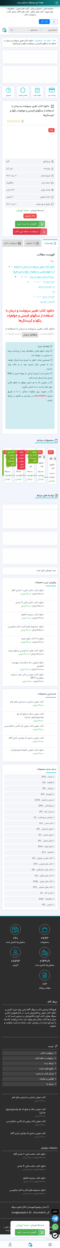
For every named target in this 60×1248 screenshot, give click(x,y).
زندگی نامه (48, 811)
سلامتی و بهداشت (45, 817)
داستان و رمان (36, 8)
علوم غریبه (49, 11)
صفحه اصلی (48, 8)
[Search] (11, 30)
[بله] (55, 1235)
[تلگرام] (34, 419)
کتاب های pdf (23, 11)
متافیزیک (10, 8)
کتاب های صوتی (22, 8)
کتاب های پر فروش (44, 858)
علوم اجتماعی (46, 829)
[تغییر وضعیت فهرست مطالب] (52, 262)
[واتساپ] (55, 1226)
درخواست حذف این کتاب (26, 231)
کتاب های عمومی (45, 887)
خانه (54, 40)
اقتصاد (49, 782)
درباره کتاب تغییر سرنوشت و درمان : (42, 277)
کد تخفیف (30, 243)
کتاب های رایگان (37, 11)
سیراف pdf (31, 1009)
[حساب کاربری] (10, 1244)
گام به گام (48, 893)
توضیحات (48, 243)
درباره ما (50, 1084)
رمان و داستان (47, 800)
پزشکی (49, 788)
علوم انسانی (47, 835)
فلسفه (49, 852)
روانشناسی (48, 806)
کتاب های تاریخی (45, 864)
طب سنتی (48, 823)
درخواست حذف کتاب (44, 1058)
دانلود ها (47, 40)
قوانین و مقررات (47, 1079)
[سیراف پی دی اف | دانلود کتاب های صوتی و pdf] (15, 21)
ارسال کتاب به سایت (45, 1073)
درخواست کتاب (30, 14)
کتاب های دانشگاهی (44, 870)
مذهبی (49, 904)
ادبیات (50, 776)
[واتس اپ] (34, 408)
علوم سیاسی (47, 840)
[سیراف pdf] (30, 57)
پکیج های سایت (46, 1068)
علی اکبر (9, 168)
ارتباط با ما (49, 1063)
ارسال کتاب (11, 11)
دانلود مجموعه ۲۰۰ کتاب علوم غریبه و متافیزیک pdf (46, 287)
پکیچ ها (49, 794)
